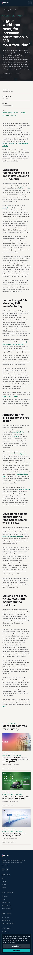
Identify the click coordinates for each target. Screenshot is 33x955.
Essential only (16, 946)
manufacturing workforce (9, 115)
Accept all (16, 950)
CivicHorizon (6, 902)
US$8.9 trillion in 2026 (10, 397)
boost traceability (24, 489)
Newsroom (5, 917)
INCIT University (7, 908)
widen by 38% (24, 188)
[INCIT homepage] (5, 2)
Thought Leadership (8, 923)
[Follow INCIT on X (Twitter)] (7, 869)
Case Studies (6, 920)
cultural (5, 208)
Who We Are (6, 932)
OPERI (4, 887)
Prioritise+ (5, 896)
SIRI (3, 878)
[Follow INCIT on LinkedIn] (3, 869)
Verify (3, 899)
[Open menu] (30, 2)
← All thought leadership (9, 10)
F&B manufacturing (7, 112)
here (3, 706)
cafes (7, 384)
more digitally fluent (19, 432)
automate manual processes (18, 454)
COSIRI (4, 881)
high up (16, 436)
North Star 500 (6, 905)
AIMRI (4, 884)
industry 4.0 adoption (20, 112)
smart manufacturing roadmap (12, 536)
